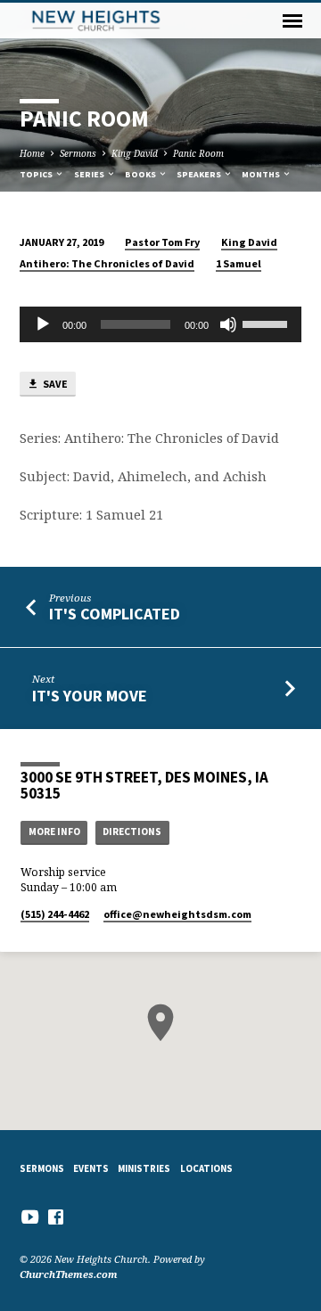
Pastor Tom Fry (162, 242)
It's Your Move (89, 695)
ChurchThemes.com (69, 1274)
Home (32, 153)
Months (262, 174)
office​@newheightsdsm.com (177, 914)
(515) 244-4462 (55, 914)
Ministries (144, 1168)
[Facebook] (55, 1216)
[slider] (267, 323)
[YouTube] (30, 1216)
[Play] (43, 324)
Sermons (78, 153)
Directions (132, 831)
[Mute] (228, 324)
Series (90, 174)
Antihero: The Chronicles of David (107, 263)
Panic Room (198, 153)
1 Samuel (238, 263)
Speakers (200, 174)
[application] (161, 324)
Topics (37, 174)
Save (54, 383)
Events (91, 1168)
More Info (54, 831)
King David (134, 153)
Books (141, 174)
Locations (206, 1168)
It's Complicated (114, 613)
